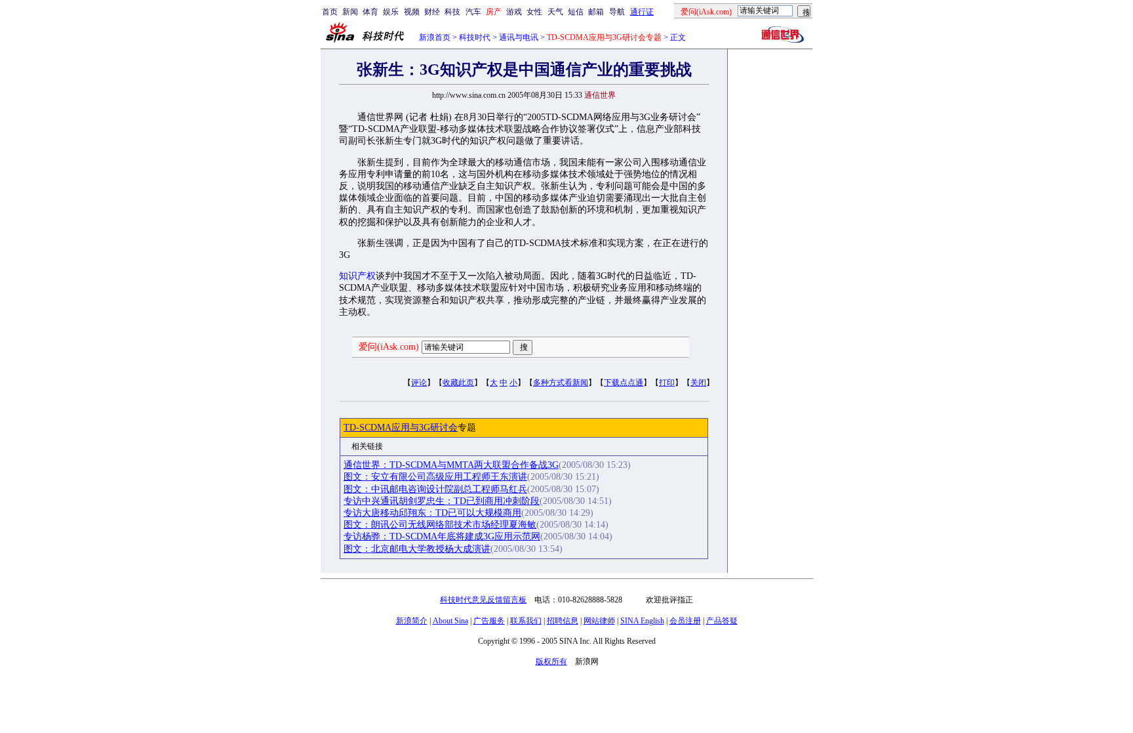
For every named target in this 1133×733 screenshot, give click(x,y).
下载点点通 (623, 382)
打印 (667, 382)
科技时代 (474, 37)
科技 (452, 11)
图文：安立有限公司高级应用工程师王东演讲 (435, 477)
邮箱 (596, 11)
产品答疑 (722, 620)
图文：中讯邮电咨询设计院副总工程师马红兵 (435, 489)
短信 (576, 11)
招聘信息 (562, 620)
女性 (534, 11)
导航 (617, 11)
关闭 (698, 382)
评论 (419, 382)
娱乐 (391, 11)
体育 (370, 11)
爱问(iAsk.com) (389, 347)
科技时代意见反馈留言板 (483, 599)
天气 (555, 11)
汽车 (473, 11)
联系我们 (526, 620)
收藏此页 (458, 382)
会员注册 (685, 620)
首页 (330, 11)
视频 (412, 11)
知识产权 (357, 276)
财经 (432, 11)
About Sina (450, 620)
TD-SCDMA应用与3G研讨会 (401, 427)
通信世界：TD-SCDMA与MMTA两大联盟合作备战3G (451, 465)
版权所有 (551, 661)
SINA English (642, 620)
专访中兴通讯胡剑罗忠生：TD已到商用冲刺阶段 (442, 501)
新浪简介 (411, 620)
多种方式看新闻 (560, 382)
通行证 (642, 11)
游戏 (514, 11)
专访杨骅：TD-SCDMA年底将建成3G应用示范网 (442, 536)
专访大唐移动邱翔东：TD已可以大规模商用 (432, 513)
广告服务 (489, 620)
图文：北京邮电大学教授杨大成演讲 (417, 549)
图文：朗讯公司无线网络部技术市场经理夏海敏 (440, 525)
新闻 (350, 11)
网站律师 (599, 620)
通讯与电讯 (518, 37)
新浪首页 (434, 37)
